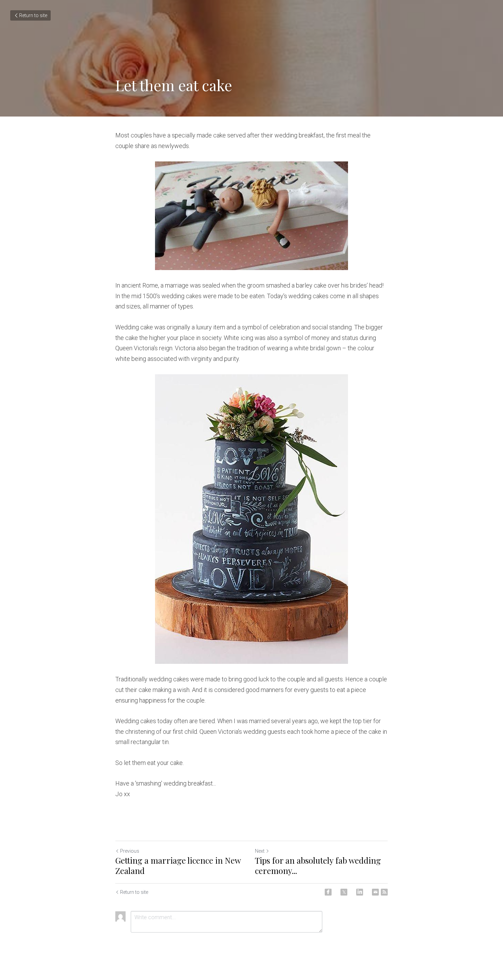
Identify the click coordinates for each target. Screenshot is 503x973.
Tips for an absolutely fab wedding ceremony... (318, 865)
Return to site (33, 15)
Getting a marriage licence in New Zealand (178, 865)
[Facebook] (328, 892)
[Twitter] (343, 892)
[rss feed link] (384, 892)
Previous (129, 851)
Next (260, 851)
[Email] (375, 892)
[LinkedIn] (359, 892)
